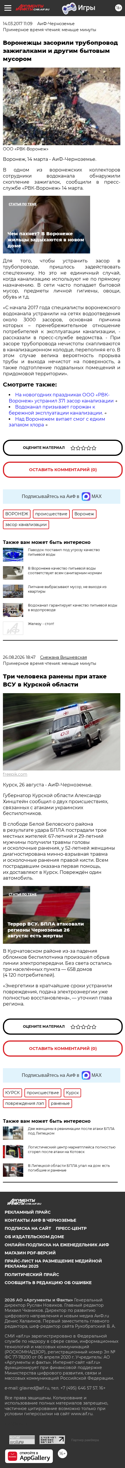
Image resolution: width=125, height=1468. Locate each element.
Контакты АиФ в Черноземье (40, 1220)
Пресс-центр (71, 1228)
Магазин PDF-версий (30, 1253)
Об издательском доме (34, 1236)
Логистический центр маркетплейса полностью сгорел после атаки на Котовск (71, 1149)
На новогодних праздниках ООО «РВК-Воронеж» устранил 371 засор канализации (61, 398)
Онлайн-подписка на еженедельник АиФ (57, 1244)
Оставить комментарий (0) (63, 469)
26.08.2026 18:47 (19, 657)
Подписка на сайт (28, 1228)
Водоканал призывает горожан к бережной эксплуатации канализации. (56, 410)
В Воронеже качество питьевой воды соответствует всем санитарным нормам (65, 570)
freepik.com (15, 774)
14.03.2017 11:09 (18, 23)
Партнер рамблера (85, 1440)
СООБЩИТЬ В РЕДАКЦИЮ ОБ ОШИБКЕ (48, 1282)
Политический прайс (32, 1274)
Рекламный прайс (28, 1212)
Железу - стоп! (41, 624)
